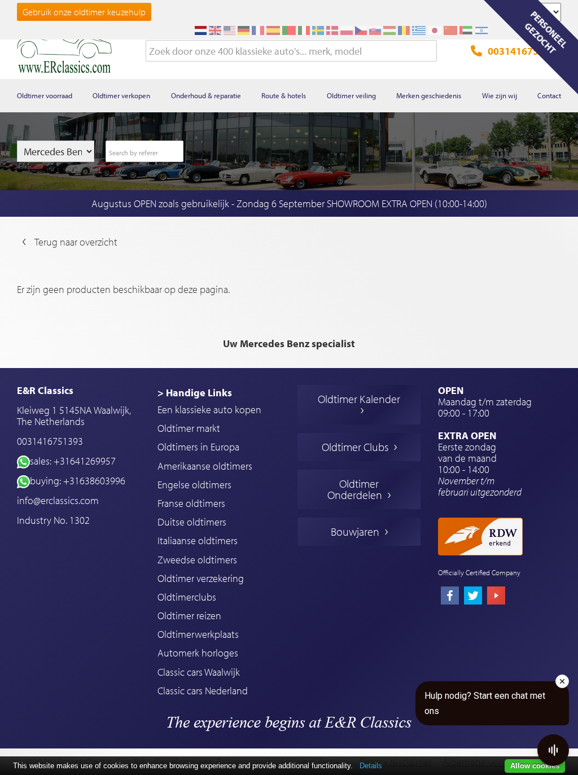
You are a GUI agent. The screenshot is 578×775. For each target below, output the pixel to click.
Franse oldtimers (191, 503)
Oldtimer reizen (189, 615)
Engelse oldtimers (194, 484)
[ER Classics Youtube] (496, 596)
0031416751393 (524, 51)
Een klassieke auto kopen (209, 409)
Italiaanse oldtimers (197, 540)
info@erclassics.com (58, 500)
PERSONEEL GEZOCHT (546, 32)
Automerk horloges (197, 652)
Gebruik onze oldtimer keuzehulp (84, 11)
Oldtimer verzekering (200, 578)
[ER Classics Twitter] (473, 596)
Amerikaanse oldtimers (204, 465)
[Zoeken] (428, 51)
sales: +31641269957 (73, 460)
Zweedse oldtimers (197, 559)
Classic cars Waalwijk (198, 671)
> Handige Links (194, 392)
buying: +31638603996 (77, 480)
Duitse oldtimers (191, 521)
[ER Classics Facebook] (450, 596)
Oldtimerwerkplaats (198, 634)
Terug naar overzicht (75, 241)
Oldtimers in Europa (198, 446)
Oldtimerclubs (186, 596)
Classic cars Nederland (202, 690)
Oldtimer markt (188, 428)
